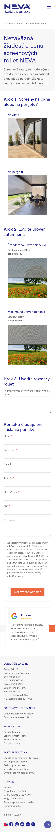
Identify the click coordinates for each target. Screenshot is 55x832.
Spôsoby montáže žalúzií (17, 673)
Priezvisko (9, 450)
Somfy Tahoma (12, 732)
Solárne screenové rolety (18, 717)
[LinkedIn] (28, 824)
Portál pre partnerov (15, 761)
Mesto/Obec (11, 492)
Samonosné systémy (15, 687)
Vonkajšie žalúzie (16, 663)
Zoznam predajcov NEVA (17, 794)
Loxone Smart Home (15, 735)
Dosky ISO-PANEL (14, 684)
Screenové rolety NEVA (19, 708)
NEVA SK (9, 782)
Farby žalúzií (11, 669)
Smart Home (12, 726)
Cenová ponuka (15, 23)
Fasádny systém (12, 691)
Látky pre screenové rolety (18, 713)
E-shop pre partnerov (16, 765)
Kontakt (8, 787)
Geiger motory (12, 743)
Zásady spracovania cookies (19, 802)
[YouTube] (23, 824)
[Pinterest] (33, 824)
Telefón (8, 478)
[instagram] (17, 824)
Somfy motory (12, 739)
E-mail (7, 464)
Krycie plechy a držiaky (16, 695)
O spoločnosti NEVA (15, 791)
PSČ (6, 506)
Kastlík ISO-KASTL (14, 680)
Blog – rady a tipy (13, 798)
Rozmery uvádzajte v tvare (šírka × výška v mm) (27, 392)
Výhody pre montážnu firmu (19, 772)
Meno (7, 436)
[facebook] (12, 824)
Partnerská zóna (15, 752)
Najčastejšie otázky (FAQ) (18, 698)
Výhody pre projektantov (17, 769)
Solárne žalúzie (12, 676)
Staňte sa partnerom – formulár (21, 758)
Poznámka (9, 520)
